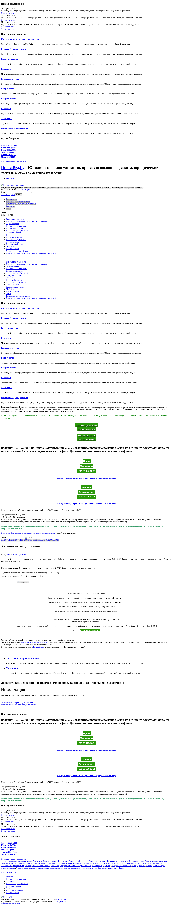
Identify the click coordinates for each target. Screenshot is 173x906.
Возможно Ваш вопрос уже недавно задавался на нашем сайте (28, 533)
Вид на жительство (14, 228)
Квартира (90, 863)
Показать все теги (8, 872)
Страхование (43, 868)
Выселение (6, 69)
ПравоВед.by (12, 167)
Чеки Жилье (119, 868)
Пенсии (28, 866)
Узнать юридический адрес (18, 251)
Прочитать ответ (8, 13)
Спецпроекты (12, 881)
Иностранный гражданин (45, 863)
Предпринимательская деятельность (75, 866)
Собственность (30, 868)
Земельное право (8, 863)
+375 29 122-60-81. (90, 630)
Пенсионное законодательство (45, 866)
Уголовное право (105, 868)
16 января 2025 (19, 554)
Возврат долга (7, 89)
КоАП (97, 863)
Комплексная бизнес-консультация (21, 204)
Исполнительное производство (71, 863)
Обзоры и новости (14, 233)
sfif (8, 554)
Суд (65, 868)
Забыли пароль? (8, 195)
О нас (8, 208)
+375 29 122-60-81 (86, 471)
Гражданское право (97, 861)
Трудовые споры (90, 868)
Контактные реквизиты (11, 904)
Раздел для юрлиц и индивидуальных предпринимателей (31, 253)
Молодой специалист (126, 863)
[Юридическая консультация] (14, 185)
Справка (9, 235)
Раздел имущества (9, 59)
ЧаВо (8, 294)
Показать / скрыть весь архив (13, 161)
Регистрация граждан (155, 866)
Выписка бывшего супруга (13, 49)
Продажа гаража (8, 99)
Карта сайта (62, 901)
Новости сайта (12, 249)
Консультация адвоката (16, 219)
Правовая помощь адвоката (18, 201)
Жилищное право (136, 861)
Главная (9, 877)
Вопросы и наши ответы (16, 226)
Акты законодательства (16, 240)
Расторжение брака (10, 79)
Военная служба (50, 861)
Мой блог (10, 246)
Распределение (138, 866)
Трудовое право (75, 868)
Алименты (37, 861)
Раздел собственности (121, 866)
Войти (18, 195)
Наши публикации (14, 237)
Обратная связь (12, 242)
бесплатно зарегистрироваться (34, 642)
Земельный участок (25, 863)
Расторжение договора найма (14, 128)
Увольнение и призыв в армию (23, 658)
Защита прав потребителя (156, 861)
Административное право (20, 861)
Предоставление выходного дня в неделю (20, 39)
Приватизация (98, 866)
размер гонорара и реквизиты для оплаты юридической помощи (86, 478)
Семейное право (8, 868)
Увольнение (6, 118)
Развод (108, 866)
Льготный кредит (108, 863)
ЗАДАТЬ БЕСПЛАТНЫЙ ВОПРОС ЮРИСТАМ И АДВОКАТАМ (30, 540)
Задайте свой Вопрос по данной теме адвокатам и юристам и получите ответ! (18, 703)
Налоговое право (144, 863)
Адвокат (4, 861)
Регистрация (24, 189)
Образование (6, 866)
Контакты (10, 178)
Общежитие (18, 866)
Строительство (56, 868)
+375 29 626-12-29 (86, 496)
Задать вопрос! (12, 224)
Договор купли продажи (117, 861)
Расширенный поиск (15, 244)
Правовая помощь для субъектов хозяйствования (27, 221)
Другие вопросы (8, 29)
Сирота (19, 868)
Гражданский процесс (78, 861)
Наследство (157, 863)
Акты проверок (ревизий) (17, 230)
